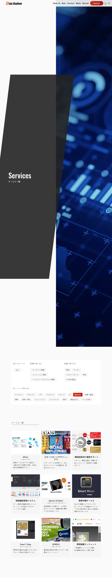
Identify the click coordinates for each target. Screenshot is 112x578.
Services (70, 3)
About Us (56, 3)
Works (78, 3)
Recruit (85, 3)
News (64, 3)
